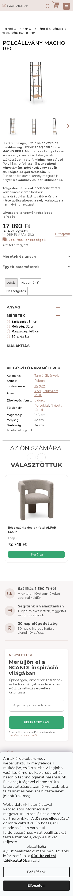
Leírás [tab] (11, 283)
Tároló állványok (46, 376)
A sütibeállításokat (50, 833)
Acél (37, 391)
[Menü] (66, 6)
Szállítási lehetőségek (27, 240)
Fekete (39, 381)
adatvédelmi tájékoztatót (23, 735)
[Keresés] (47, 6)
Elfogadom (36, 885)
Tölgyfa (39, 386)
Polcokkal (41, 405)
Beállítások (36, 872)
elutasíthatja (36, 846)
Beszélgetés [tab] (16, 291)
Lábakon (41, 400)
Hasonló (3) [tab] (30, 283)
